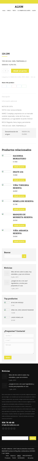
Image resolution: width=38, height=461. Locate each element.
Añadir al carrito (20, 71)
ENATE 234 (18, 172)
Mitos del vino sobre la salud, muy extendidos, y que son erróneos (21, 273)
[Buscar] (24, 256)
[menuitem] (6, 456)
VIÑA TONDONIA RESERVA (21, 186)
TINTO (23, 77)
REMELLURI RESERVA (23, 201)
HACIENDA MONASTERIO (19, 157)
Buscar (7, 252)
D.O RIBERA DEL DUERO (14, 77)
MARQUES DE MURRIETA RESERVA (23, 215)
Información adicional (9, 101)
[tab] (19, 95)
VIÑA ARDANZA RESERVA (20, 231)
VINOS (27, 77)
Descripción (6, 97)
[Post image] (7, 273)
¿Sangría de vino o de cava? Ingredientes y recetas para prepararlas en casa (19, 283)
